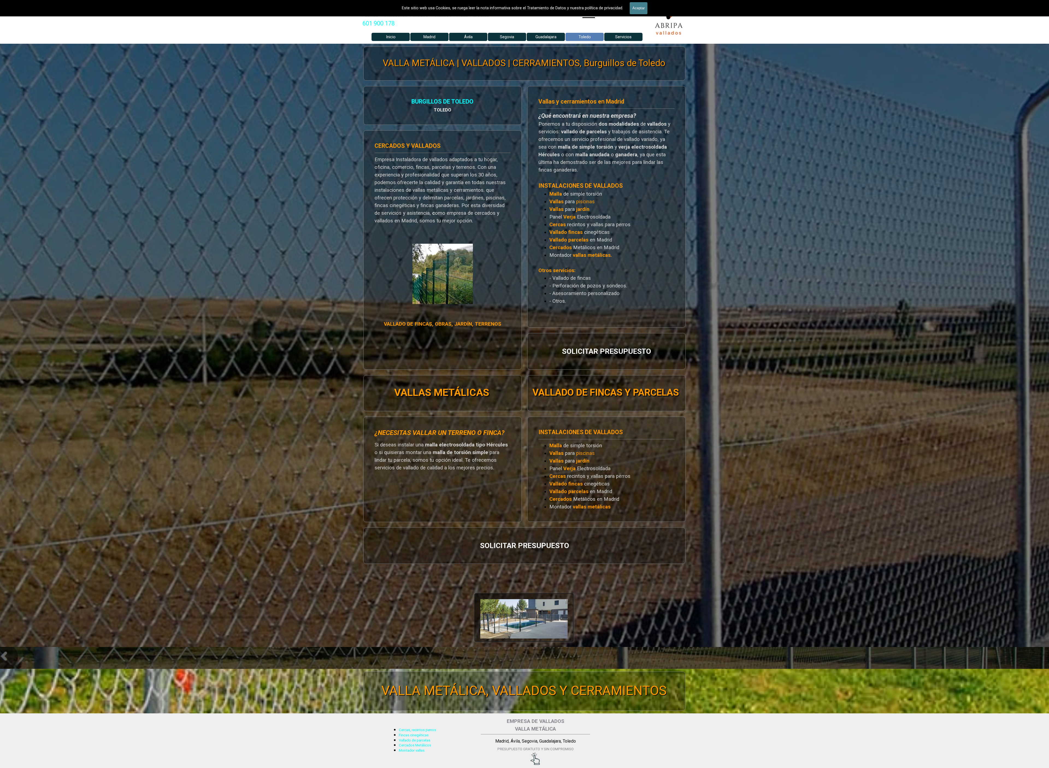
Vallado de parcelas (414, 740)
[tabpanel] (383, 23)
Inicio (391, 36)
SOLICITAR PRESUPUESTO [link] (606, 351)
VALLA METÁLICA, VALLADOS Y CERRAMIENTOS (524, 690)
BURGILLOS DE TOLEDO (443, 101)
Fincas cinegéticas (414, 735)
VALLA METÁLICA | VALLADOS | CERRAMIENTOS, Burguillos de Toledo (524, 63)
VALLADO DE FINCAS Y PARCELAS (605, 392)
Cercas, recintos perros (417, 730)
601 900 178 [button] (379, 23)
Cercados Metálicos (415, 745)
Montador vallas (412, 750)
